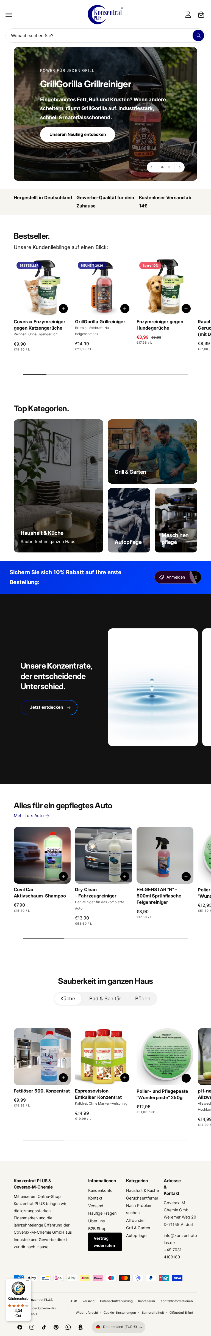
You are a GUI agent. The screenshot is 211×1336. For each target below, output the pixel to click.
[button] (9, 15)
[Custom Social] (80, 1327)
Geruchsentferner (142, 1198)
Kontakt (95, 1198)
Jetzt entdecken (46, 707)
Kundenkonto (100, 1190)
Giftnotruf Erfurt (181, 1313)
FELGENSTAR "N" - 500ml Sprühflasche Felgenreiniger (159, 896)
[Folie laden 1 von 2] (162, 167)
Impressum (146, 1301)
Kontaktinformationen (176, 1301)
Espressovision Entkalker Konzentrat (98, 1094)
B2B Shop (97, 1228)
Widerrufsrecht (87, 1313)
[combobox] (105, 35)
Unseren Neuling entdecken (77, 134)
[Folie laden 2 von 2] (169, 167)
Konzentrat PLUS (39, 1300)
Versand (95, 1205)
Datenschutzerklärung (116, 1301)
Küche (67, 998)
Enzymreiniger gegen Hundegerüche (160, 325)
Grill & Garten (138, 1227)
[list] (105, 202)
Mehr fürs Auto (29, 815)
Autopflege (136, 1235)
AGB (73, 1301)
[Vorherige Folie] (152, 167)
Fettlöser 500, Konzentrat (42, 1091)
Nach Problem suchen (139, 1209)
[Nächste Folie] (179, 167)
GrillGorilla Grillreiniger (100, 321)
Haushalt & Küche (142, 1190)
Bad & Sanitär (105, 998)
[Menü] (27, 1281)
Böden (143, 998)
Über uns (96, 1221)
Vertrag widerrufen (104, 1242)
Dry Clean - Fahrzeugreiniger (95, 893)
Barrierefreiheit (153, 1313)
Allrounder (135, 1220)
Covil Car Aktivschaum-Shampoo (40, 893)
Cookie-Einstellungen (120, 1313)
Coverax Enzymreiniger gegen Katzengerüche (39, 325)
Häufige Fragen (102, 1213)
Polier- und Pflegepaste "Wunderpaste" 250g (162, 1094)
